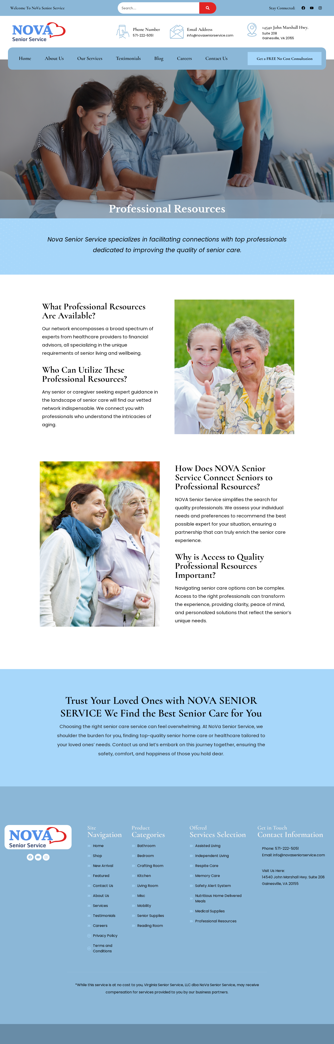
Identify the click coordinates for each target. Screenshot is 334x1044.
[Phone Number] (123, 32)
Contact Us (216, 58)
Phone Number (146, 29)
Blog (158, 58)
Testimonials (128, 58)
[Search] (207, 8)
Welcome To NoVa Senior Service (37, 7)
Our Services (89, 58)
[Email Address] (177, 32)
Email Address (199, 29)
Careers (184, 58)
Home (25, 58)
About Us (54, 58)
